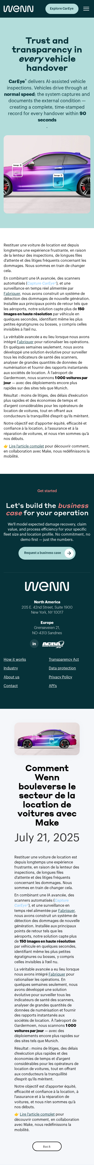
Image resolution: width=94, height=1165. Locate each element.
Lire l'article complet (26, 446)
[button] (84, 9)
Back (47, 1146)
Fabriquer (12, 294)
